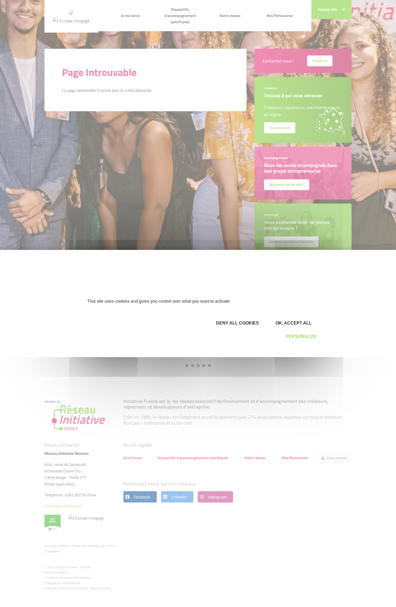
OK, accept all (293, 323)
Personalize (301, 336)
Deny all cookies (237, 323)
